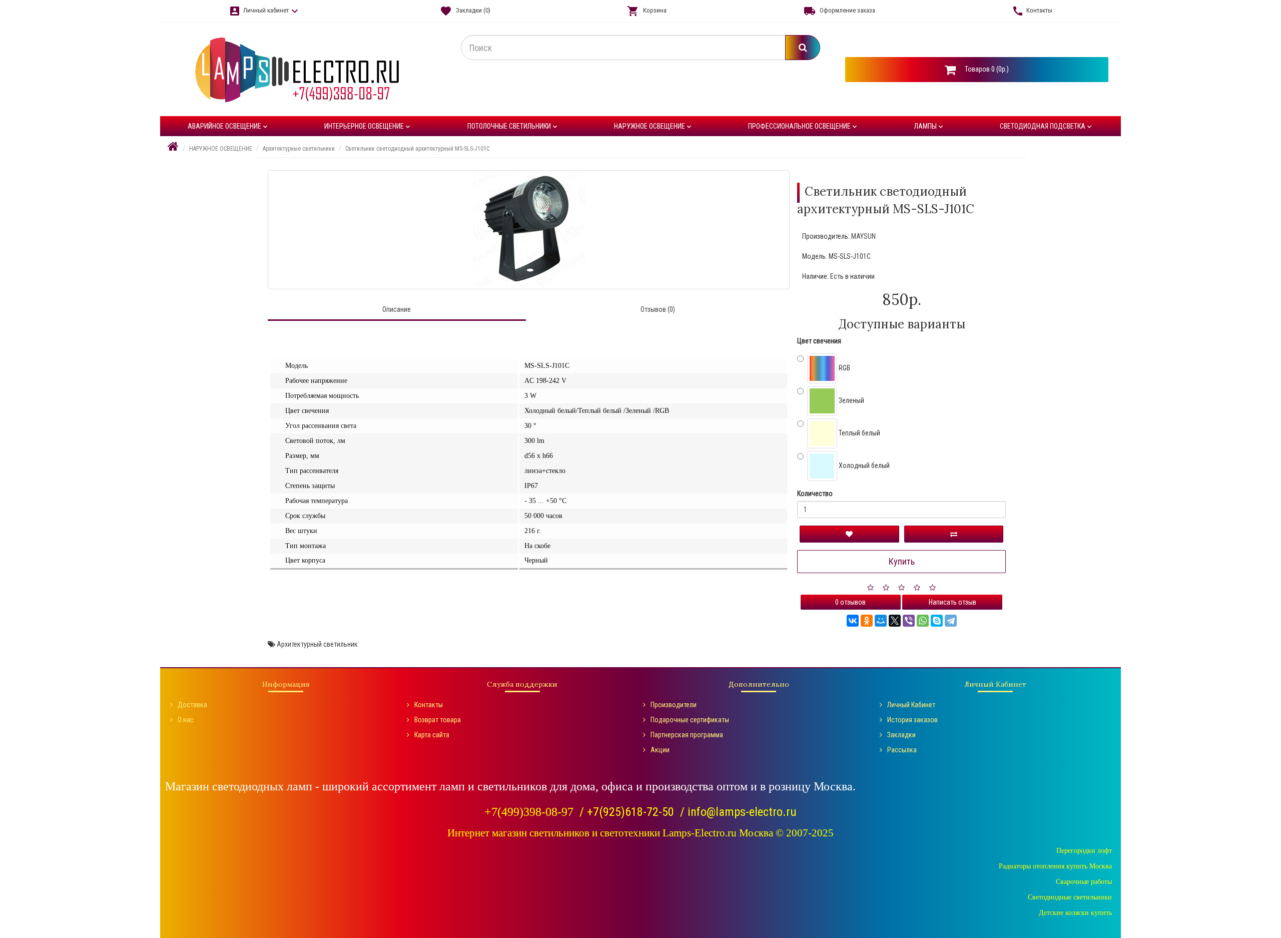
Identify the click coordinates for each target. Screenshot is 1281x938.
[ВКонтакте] (853, 621)
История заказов (912, 720)
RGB (843, 368)
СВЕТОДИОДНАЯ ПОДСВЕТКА (1046, 126)
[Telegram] (951, 621)
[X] (895, 621)
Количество (815, 494)
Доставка (192, 705)
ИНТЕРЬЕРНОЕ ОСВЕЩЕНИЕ (368, 126)
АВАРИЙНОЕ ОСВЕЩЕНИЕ (228, 126)
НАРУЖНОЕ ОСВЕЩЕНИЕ (653, 126)
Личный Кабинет (911, 705)
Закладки (901, 735)
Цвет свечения (819, 341)
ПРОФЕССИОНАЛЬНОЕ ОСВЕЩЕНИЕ (803, 126)
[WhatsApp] (923, 621)
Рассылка (902, 750)
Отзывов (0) (657, 309)
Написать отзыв (952, 602)
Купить (902, 561)
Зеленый (850, 400)
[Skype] (937, 621)
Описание (396, 309)
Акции (660, 750)
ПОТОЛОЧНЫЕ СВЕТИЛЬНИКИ (513, 126)
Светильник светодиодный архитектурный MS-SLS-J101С (417, 148)
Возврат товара (437, 720)
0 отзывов (850, 602)
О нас (186, 720)
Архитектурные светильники (299, 148)
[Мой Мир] (881, 621)
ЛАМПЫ (929, 126)
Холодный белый (863, 465)
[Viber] (909, 621)
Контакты (428, 705)
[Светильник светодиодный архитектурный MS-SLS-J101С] (529, 229)
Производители (674, 705)
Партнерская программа (687, 735)
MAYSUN (863, 236)
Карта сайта (431, 735)
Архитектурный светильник (317, 644)
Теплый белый (858, 433)
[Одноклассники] (867, 621)
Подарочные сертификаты (690, 720)
